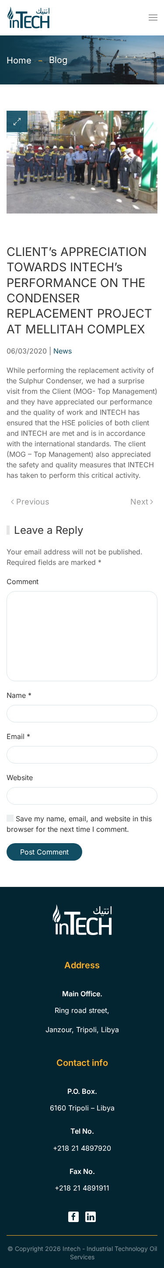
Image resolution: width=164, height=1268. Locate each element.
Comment (22, 581)
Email (18, 736)
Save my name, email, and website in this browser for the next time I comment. (79, 824)
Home (19, 60)
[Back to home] (28, 17)
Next (139, 501)
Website (20, 777)
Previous (32, 501)
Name (19, 695)
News (62, 351)
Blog (58, 60)
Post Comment (44, 852)
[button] (153, 17)
